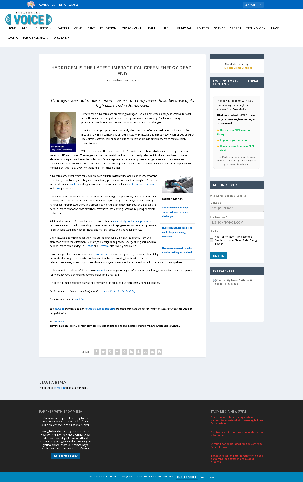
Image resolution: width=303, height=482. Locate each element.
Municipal (184, 28)
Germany (104, 246)
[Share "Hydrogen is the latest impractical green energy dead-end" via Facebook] (96, 351)
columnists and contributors (99, 309)
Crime (78, 28)
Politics (203, 28)
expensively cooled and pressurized (133, 221)
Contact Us (47, 4)
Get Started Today (66, 455)
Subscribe (218, 256)
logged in (59, 387)
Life (165, 28)
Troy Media (58, 321)
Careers (63, 28)
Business (42, 28)
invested (100, 270)
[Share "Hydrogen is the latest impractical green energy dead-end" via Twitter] (103, 351)
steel (142, 184)
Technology (255, 28)
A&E (24, 28)
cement (150, 184)
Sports (235, 28)
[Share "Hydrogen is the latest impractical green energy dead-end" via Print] (159, 351)
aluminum (132, 184)
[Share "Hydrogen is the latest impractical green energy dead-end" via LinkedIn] (131, 351)
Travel (276, 28)
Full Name (216, 202)
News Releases (68, 4)
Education (108, 28)
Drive (91, 28)
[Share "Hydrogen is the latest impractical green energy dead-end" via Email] (152, 351)
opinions (59, 309)
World (13, 38)
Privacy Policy (207, 476)
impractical (102, 254)
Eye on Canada (34, 38)
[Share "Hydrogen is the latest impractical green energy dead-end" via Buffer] (138, 351)
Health (152, 28)
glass (57, 188)
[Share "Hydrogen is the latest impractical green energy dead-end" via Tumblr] (117, 351)
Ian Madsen (115, 80)
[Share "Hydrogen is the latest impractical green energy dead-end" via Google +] (110, 351)
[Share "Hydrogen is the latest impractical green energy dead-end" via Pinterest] (124, 351)
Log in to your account (234, 140)
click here (80, 299)
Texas (89, 246)
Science (219, 28)
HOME (12, 28)
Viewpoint (61, 38)
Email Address (218, 216)
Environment (132, 28)
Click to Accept (186, 476)
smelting (74, 184)
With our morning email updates (228, 195)
